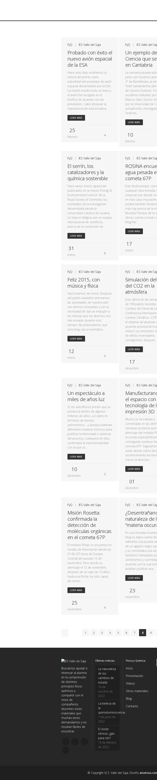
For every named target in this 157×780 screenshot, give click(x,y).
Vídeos (130, 683)
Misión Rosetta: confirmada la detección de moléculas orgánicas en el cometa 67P (89, 525)
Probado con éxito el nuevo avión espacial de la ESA (89, 58)
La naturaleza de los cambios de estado (107, 675)
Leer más (76, 117)
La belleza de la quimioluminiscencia (107, 707)
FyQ (69, 45)
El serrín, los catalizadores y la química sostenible (87, 172)
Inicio (129, 668)
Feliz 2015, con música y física (83, 282)
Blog (129, 698)
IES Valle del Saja (90, 45)
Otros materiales (137, 691)
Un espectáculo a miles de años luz (86, 396)
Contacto (132, 706)
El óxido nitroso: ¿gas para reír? (106, 733)
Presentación (134, 676)
